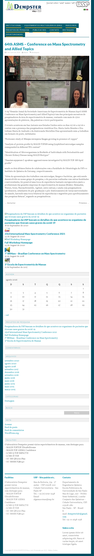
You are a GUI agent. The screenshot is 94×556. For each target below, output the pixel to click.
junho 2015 (10, 383)
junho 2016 (10, 378)
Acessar (8, 424)
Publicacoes (39, 30)
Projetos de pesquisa (17, 30)
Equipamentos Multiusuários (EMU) (43, 25)
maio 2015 (9, 386)
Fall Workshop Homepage (19, 242)
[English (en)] (87, 8)
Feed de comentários (14, 430)
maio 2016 (9, 381)
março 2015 (10, 389)
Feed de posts (11, 427)
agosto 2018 (10, 366)
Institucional (13, 25)
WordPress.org (12, 433)
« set (7, 315)
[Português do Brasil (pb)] (85, 8)
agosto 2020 (10, 363)
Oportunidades (14, 34)
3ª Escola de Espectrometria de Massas (25, 264)
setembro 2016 (12, 375)
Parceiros (71, 25)
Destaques (68, 30)
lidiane (25, 52)
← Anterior (10, 203)
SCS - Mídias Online (51, 550)
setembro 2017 (11, 369)
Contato (54, 30)
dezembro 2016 (12, 372)
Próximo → (84, 203)
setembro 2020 (12, 360)
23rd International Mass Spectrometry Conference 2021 (35, 233)
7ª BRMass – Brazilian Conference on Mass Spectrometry (35, 253)
